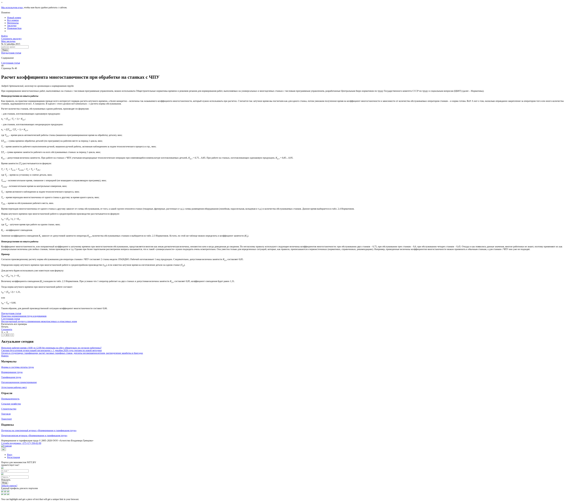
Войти (4, 36)
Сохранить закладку (11, 38)
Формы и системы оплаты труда (17, 367)
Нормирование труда (12, 372)
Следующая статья (10, 63)
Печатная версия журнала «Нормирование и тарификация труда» (34, 435)
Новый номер (14, 17)
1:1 (7, 335)
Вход (9, 454)
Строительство (8, 409)
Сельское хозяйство (11, 404)
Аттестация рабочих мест (14, 387)
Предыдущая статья (11, 53)
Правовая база (14, 28)
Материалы (13, 23)
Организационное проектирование (19, 382)
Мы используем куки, (12, 7)
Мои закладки (8, 41)
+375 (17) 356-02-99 (21, 443)
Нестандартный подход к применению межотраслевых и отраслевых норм (39, 321)
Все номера (13, 20)
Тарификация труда (11, 377)
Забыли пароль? (9, 485)
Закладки (11, 25)
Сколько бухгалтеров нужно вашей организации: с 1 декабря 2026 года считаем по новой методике (51, 350)
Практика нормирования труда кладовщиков (24, 316)
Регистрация (13, 457)
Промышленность (10, 398)
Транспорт (6, 419)
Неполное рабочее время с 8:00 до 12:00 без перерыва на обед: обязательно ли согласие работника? (51, 347)
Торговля (6, 414)
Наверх (5, 356)
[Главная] (6, 446)
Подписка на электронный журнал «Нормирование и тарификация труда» (39, 430)
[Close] (3, 449)
